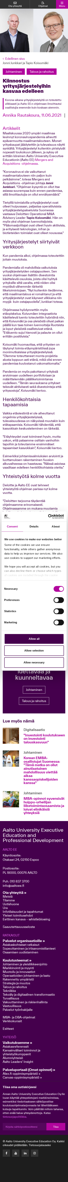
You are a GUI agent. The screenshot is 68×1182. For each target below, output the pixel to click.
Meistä (8, 896)
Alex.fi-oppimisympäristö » (21, 1073)
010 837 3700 (19, 881)
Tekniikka (9, 990)
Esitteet (8, 1028)
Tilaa (56, 1126)
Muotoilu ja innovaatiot (19, 971)
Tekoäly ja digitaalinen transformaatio (29, 994)
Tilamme (9, 900)
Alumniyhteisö (13, 1058)
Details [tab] (34, 526)
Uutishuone (11, 904)
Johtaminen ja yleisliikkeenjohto (25, 964)
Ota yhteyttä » (14, 893)
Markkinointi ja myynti (18, 968)
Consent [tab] (12, 526)
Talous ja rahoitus (34, 701)
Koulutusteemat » (17, 960)
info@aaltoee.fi (13, 885)
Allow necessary (34, 662)
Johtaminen (34, 689)
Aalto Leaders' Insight (18, 1061)
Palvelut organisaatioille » (24, 941)
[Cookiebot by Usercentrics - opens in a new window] (48, 516)
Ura (5, 908)
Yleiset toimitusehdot (18, 915)
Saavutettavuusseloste (19, 926)
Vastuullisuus (12, 1006)
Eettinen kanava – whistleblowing (27, 919)
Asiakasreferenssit (16, 1046)
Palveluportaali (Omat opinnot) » (29, 1070)
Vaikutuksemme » (17, 1043)
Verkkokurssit (12, 1021)
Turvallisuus (11, 998)
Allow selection (34, 650)
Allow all (34, 638)
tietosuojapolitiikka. (15, 1116)
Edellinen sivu (15, 58)
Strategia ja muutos (16, 983)
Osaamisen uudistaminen (20, 952)
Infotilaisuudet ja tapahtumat (23, 911)
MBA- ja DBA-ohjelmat (19, 1017)
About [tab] (56, 526)
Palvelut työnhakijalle (18, 1009)
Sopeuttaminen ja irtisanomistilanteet (29, 948)
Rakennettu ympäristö (18, 979)
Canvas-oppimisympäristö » (22, 1077)
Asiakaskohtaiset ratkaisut (21, 944)
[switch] (58, 600)
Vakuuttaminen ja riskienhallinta (25, 1002)
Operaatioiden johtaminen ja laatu (26, 975)
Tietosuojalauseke (40, 1145)
